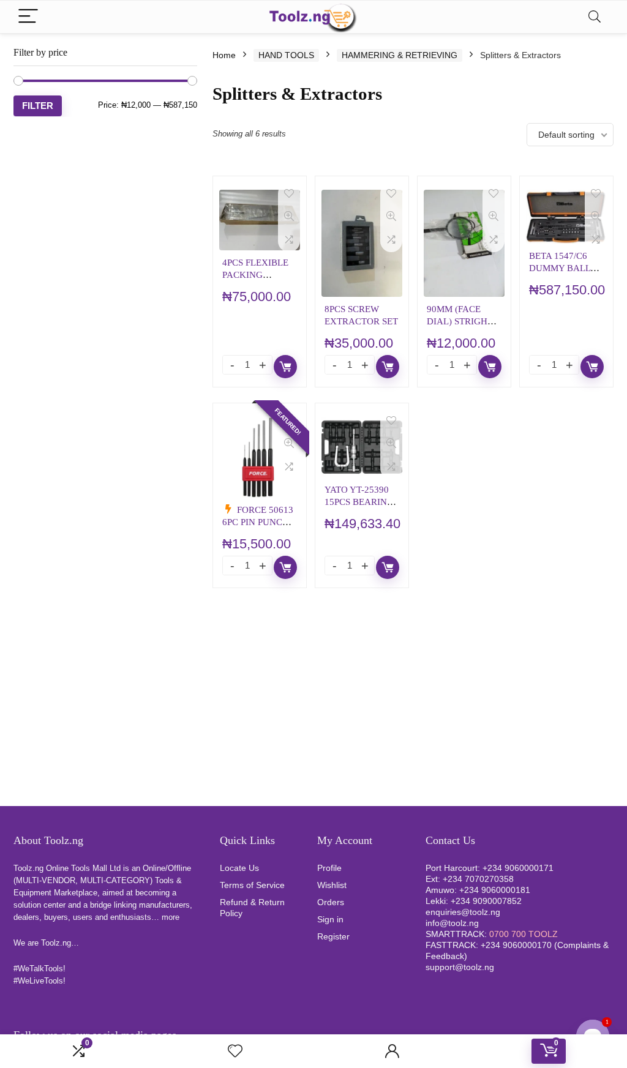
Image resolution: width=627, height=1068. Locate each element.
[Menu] (28, 17)
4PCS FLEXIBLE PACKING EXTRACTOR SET (259, 274)
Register (333, 936)
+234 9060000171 (518, 868)
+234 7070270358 (478, 879)
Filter (37, 105)
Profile (329, 868)
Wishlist (332, 885)
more (170, 917)
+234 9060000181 (494, 890)
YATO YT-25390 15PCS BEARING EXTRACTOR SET (361, 501)
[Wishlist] (235, 1051)
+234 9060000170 (516, 945)
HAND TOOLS (286, 55)
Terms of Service (252, 885)
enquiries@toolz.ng (463, 912)
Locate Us (239, 868)
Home (224, 55)
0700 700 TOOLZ (523, 934)
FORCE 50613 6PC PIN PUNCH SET (257, 521)
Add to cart (285, 366)
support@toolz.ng (460, 967)
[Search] (594, 17)
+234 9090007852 (486, 901)
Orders (330, 902)
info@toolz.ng (452, 923)
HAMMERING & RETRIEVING (399, 55)
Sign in (330, 919)
